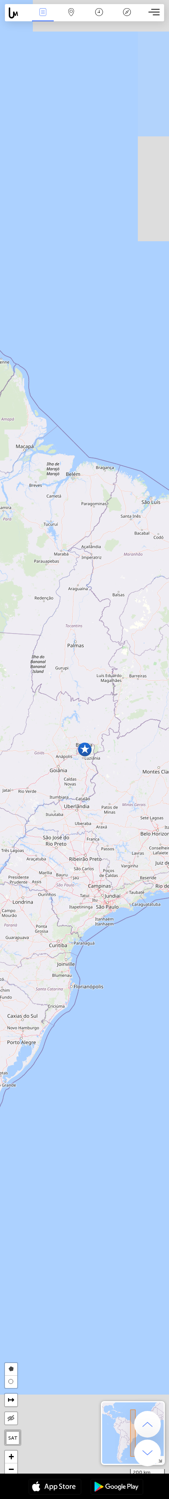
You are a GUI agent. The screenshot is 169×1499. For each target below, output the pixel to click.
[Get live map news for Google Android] (117, 1487)
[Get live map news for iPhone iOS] (55, 1487)
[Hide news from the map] (11, 1418)
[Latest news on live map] (17, 13)
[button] (85, 749)
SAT (13, 1438)
